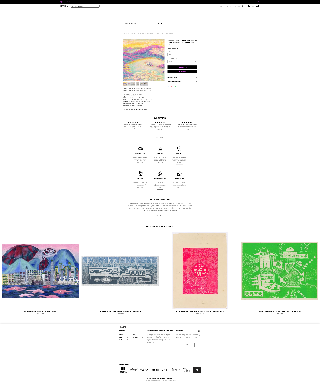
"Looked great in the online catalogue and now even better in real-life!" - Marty (133, 126)
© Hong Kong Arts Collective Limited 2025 (160, 378)
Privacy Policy (147, 380)
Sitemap (153, 380)
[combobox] (182, 54)
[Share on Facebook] (169, 86)
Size (169, 51)
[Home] (255, 2)
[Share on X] (178, 86)
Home (125, 33)
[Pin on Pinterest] (172, 86)
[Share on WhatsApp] (175, 86)
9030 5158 (179, 187)
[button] (257, 6)
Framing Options (173, 58)
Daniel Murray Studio (171, 380)
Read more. (140, 162)
